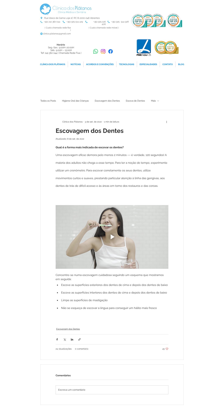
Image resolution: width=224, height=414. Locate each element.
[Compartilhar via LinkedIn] (72, 339)
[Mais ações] (166, 122)
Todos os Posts (48, 100)
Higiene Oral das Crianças (75, 100)
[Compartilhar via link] (79, 339)
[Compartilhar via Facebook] (57, 339)
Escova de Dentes (135, 100)
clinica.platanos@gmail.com (57, 33)
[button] (126, 64)
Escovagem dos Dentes (107, 100)
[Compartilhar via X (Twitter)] (64, 339)
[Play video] (112, 237)
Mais (153, 100)
